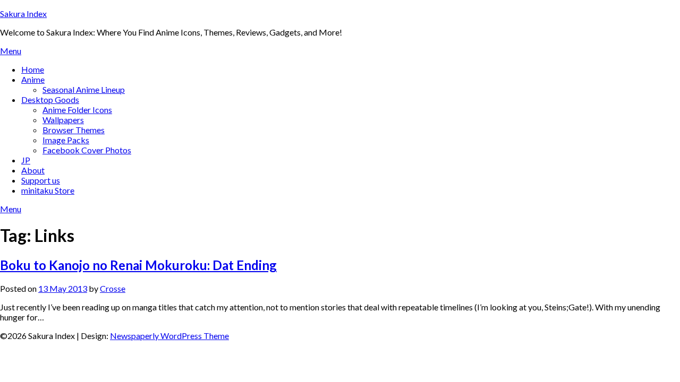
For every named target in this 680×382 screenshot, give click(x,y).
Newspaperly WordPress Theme (169, 336)
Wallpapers (63, 120)
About (33, 170)
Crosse (112, 288)
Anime (33, 79)
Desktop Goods (50, 99)
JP (25, 160)
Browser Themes (73, 130)
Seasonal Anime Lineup (83, 89)
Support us (40, 180)
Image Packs (65, 140)
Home (32, 69)
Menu (10, 51)
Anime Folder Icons (77, 110)
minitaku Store (47, 190)
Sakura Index (23, 13)
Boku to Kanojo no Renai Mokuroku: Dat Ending (138, 265)
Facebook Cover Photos (86, 150)
